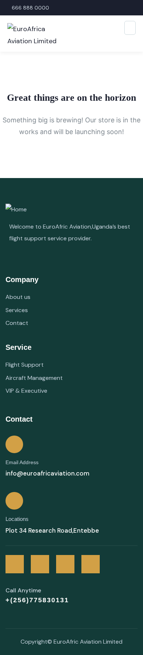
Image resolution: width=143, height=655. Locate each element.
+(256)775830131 (37, 600)
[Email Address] (14, 444)
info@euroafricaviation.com (47, 473)
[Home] (16, 209)
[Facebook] (40, 564)
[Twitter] (15, 564)
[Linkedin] (90, 564)
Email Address (22, 462)
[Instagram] (65, 564)
